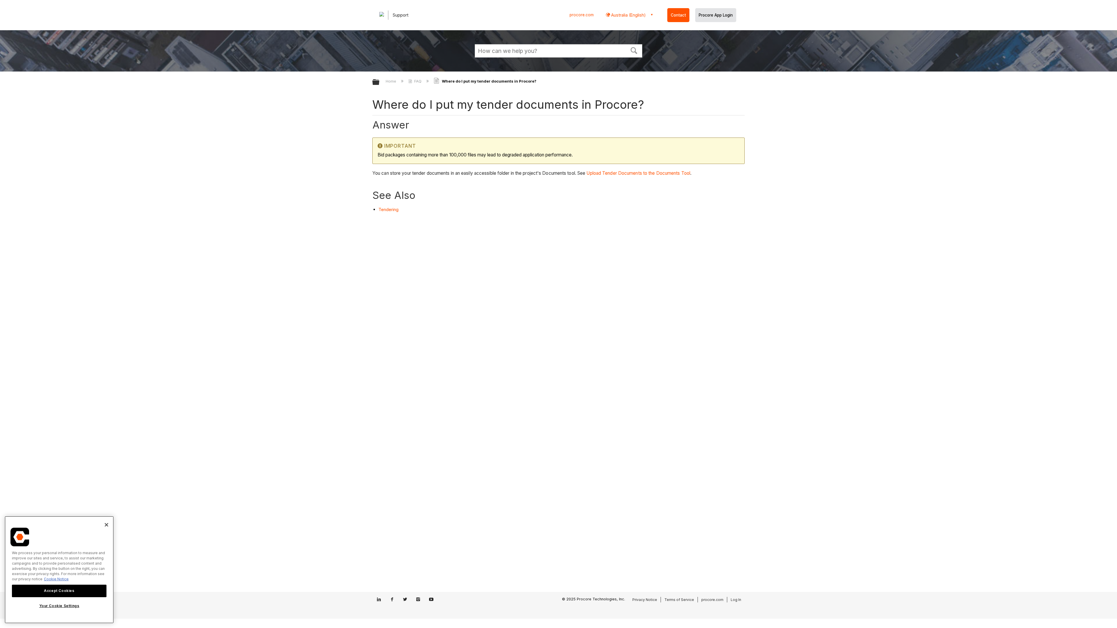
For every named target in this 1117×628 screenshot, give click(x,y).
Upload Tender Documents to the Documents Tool (638, 173)
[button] (634, 50)
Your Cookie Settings (59, 606)
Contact (678, 15)
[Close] (106, 524)
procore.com (582, 15)
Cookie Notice (56, 579)
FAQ (418, 81)
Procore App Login (716, 15)
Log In (736, 599)
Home (391, 81)
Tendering (388, 209)
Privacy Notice (644, 599)
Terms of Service (679, 599)
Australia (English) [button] (628, 15)
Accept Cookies (59, 590)
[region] (59, 569)
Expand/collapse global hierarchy (379, 82)
